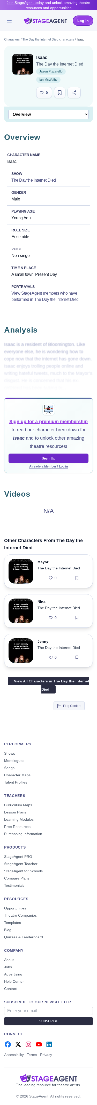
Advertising (13, 974)
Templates (12, 923)
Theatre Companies (20, 915)
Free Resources (17, 827)
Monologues (14, 761)
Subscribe (48, 1021)
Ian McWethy (48, 80)
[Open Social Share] (74, 92)
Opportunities (15, 908)
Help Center (14, 981)
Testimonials (14, 885)
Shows (9, 753)
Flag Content (72, 706)
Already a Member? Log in (48, 466)
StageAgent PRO (18, 856)
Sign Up (49, 458)
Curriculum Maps (18, 805)
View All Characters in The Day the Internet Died (51, 685)
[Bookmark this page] (59, 92)
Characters (12, 39)
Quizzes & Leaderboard (23, 937)
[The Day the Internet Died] (22, 64)
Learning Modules (19, 819)
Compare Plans (16, 878)
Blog (7, 930)
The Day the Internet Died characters (48, 39)
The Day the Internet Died (59, 64)
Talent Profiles (15, 782)
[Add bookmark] (76, 578)
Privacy (46, 1055)
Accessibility (14, 1055)
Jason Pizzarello (51, 71)
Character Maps (17, 775)
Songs (9, 768)
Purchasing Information (23, 834)
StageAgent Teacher (21, 864)
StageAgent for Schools (23, 871)
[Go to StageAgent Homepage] (48, 1078)
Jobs (8, 967)
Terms (32, 1055)
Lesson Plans (15, 812)
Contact (10, 989)
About (9, 960)
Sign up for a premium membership (48, 421)
